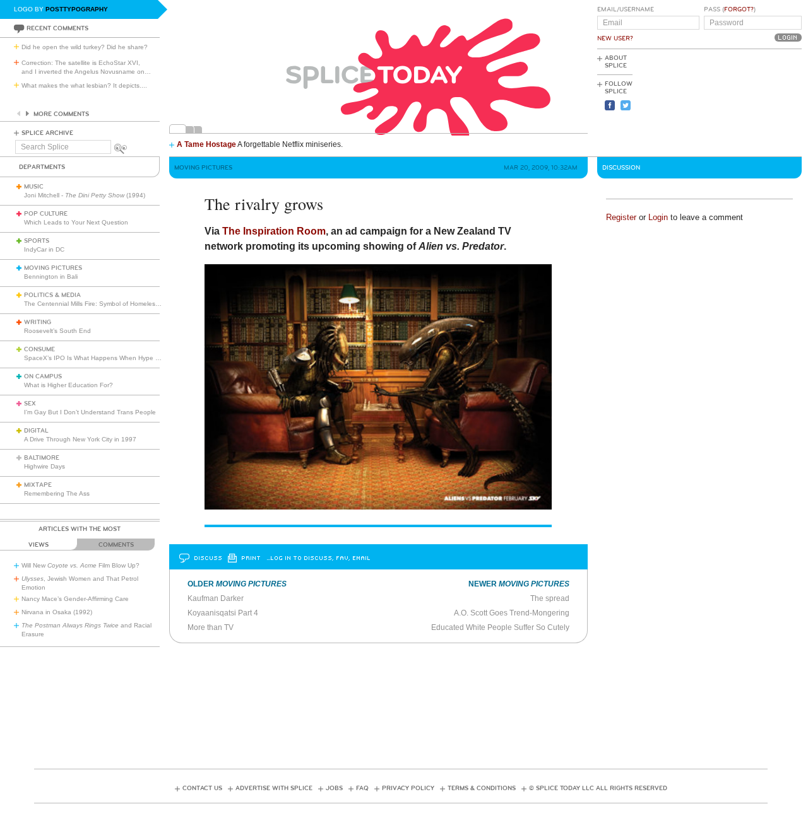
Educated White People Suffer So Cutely (500, 627)
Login (658, 217)
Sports (36, 241)
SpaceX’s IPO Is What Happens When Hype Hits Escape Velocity (119, 357)
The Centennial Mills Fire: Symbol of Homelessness (98, 303)
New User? (615, 38)
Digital (36, 430)
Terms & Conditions (482, 788)
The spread (549, 598)
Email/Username (625, 9)
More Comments (61, 114)
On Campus (43, 376)
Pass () (730, 9)
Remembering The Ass (57, 493)
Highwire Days (44, 466)
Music (34, 186)
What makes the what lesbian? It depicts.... (84, 85)
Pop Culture (46, 214)
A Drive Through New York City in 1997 (80, 439)
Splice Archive (47, 133)
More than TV (210, 627)
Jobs (334, 788)
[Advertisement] (745, 101)
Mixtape (38, 485)
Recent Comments (57, 28)
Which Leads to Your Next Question (76, 222)
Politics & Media (52, 295)
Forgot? (739, 9)
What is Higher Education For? (68, 385)
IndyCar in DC (44, 249)
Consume (39, 349)
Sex (30, 403)
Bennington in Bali (51, 276)
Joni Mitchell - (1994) (84, 195)
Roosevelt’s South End (57, 330)
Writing (37, 322)
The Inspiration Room (274, 231)
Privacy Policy (408, 788)
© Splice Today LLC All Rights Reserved (598, 788)
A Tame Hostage (206, 144)
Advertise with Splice (273, 788)
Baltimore (41, 458)
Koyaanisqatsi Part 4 (222, 613)
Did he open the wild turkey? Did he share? (84, 47)
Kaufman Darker (215, 598)
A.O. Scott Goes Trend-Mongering (511, 613)
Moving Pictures (53, 268)
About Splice (616, 61)
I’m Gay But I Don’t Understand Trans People (90, 412)
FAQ (362, 788)
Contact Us (202, 788)
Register (621, 217)
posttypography (76, 9)
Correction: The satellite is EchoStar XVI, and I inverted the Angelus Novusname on (86, 67)
